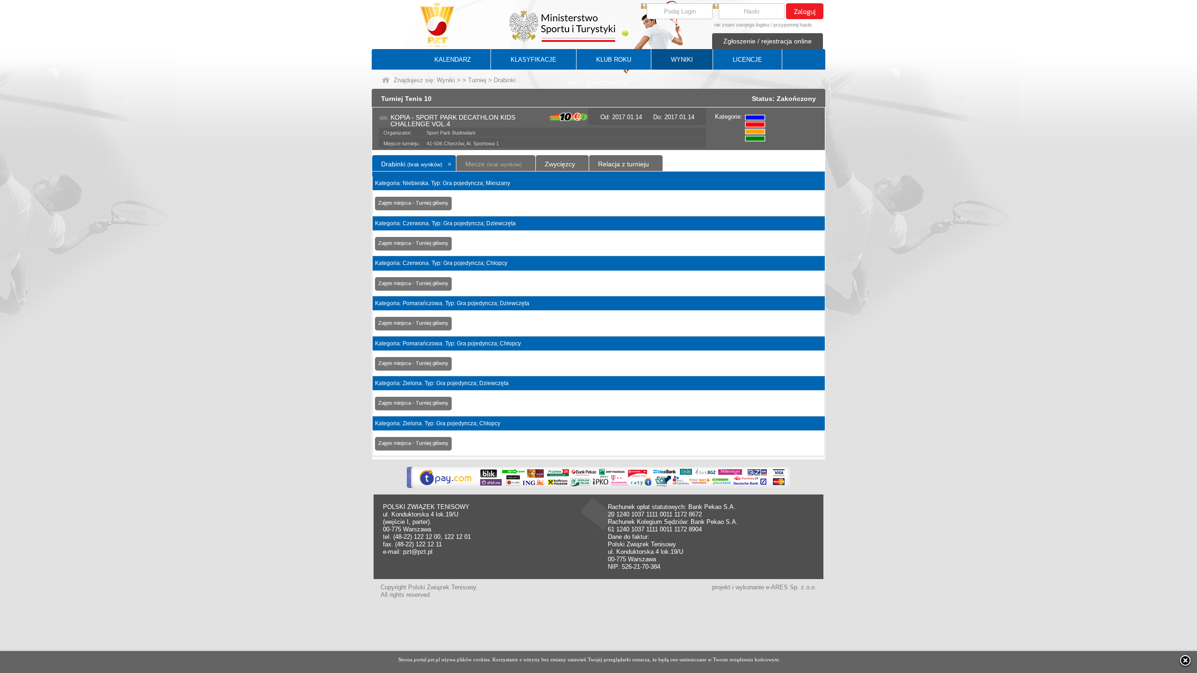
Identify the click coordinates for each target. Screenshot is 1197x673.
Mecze (493, 164)
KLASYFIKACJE (533, 59)
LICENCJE (747, 59)
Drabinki (411, 164)
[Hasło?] (716, 6)
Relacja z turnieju (623, 164)
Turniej (477, 80)
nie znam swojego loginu (741, 25)
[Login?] (644, 6)
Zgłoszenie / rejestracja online (767, 41)
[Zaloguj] (804, 11)
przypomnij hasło (792, 25)
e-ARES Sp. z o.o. (791, 587)
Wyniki (446, 80)
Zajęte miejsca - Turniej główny (413, 203)
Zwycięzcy (560, 164)
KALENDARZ (452, 59)
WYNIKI (682, 59)
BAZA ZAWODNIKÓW (598, 83)
